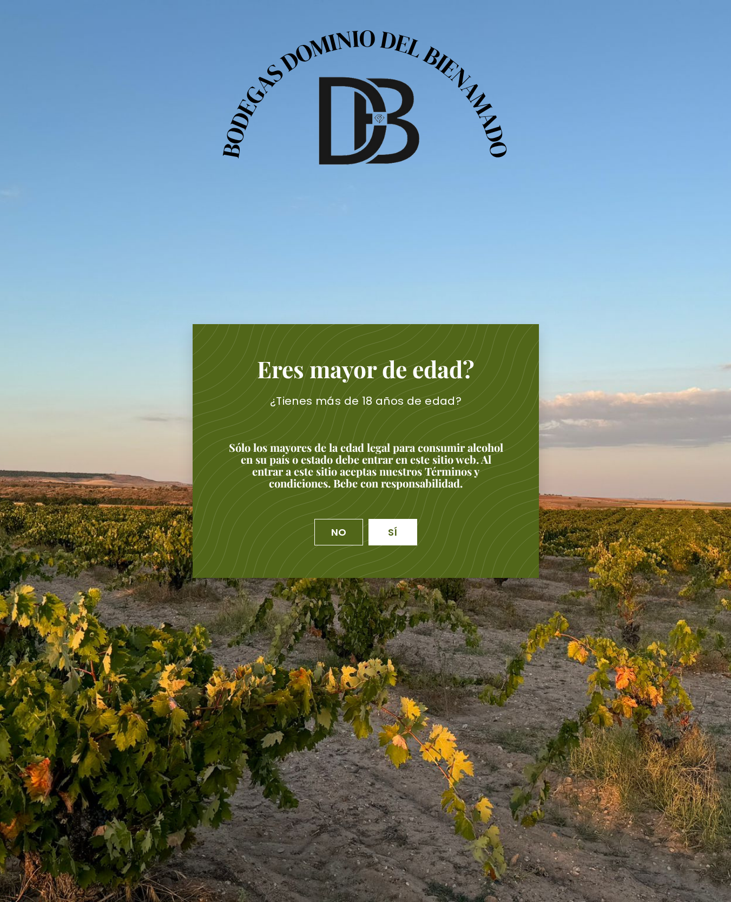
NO (338, 532)
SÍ (393, 532)
